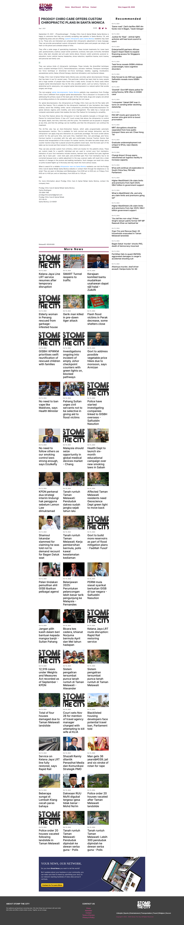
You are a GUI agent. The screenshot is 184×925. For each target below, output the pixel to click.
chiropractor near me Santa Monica (73, 166)
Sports (126, 913)
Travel (155, 913)
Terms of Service (88, 915)
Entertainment (135, 913)
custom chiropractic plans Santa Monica (79, 39)
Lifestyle (119, 913)
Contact (93, 7)
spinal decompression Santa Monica (65, 92)
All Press (85, 7)
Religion (162, 913)
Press (88, 908)
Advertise (88, 910)
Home (67, 7)
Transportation (146, 913)
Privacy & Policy (88, 917)
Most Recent (76, 7)
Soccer (168, 913)
